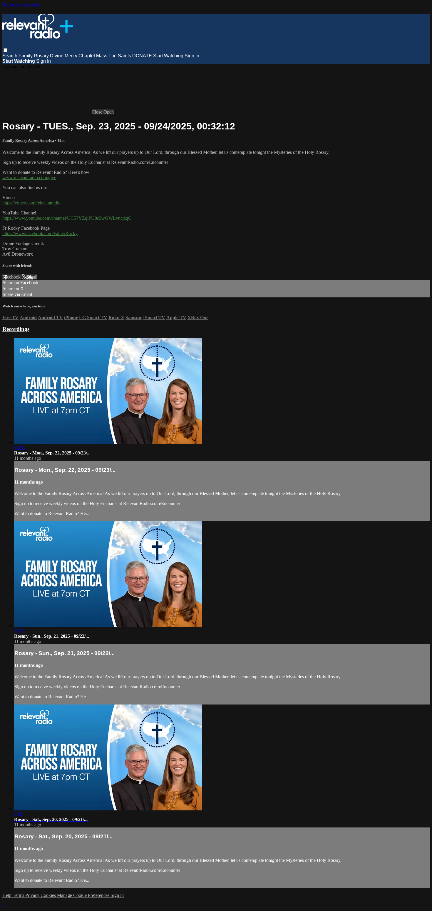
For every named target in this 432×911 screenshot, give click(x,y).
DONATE (142, 55)
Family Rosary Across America (28, 140)
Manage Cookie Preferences (83, 895)
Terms (19, 895)
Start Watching (169, 55)
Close (97, 111)
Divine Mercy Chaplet (72, 55)
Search (10, 55)
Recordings (15, 329)
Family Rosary (34, 55)
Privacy (33, 895)
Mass (101, 55)
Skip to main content (21, 4)
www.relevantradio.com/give (29, 177)
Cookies (49, 895)
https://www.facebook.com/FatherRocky (40, 233)
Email (31, 276)
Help (7, 895)
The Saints (119, 55)
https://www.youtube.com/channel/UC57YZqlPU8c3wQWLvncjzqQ (67, 218)
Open (108, 111)
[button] (5, 50)
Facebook (12, 276)
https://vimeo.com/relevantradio (31, 202)
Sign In (43, 61)
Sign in (192, 55)
